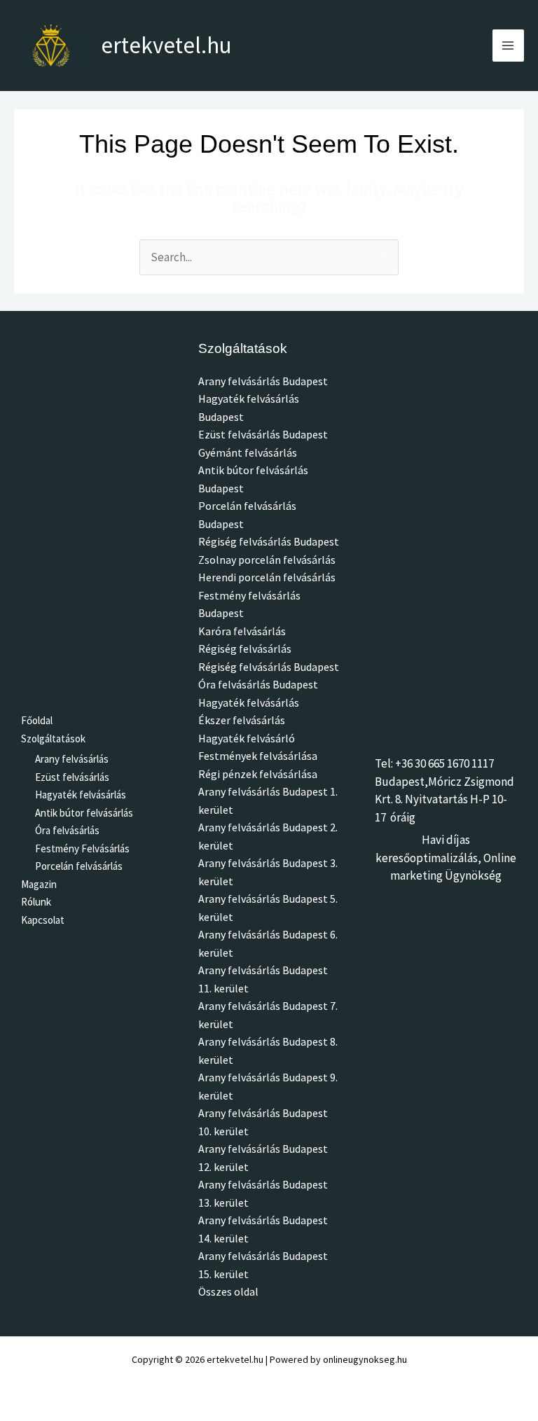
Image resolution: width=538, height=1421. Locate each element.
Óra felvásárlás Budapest (258, 684)
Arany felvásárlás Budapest (263, 381)
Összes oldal (228, 1291)
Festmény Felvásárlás (82, 848)
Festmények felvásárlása (257, 756)
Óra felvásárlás (67, 830)
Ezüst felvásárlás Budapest (263, 434)
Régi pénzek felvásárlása (257, 774)
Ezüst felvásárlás (72, 777)
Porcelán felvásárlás (79, 866)
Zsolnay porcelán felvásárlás (267, 560)
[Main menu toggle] (508, 45)
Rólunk (36, 901)
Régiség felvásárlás (244, 649)
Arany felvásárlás (72, 758)
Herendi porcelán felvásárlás (267, 577)
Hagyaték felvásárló (246, 738)
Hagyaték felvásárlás (80, 794)
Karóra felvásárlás (242, 631)
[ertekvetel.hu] (51, 45)
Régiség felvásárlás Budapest (268, 541)
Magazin (39, 884)
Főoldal (37, 720)
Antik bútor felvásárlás (84, 812)
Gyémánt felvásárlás (247, 452)
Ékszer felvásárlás (241, 720)
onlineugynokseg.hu (365, 1359)
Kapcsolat (42, 920)
